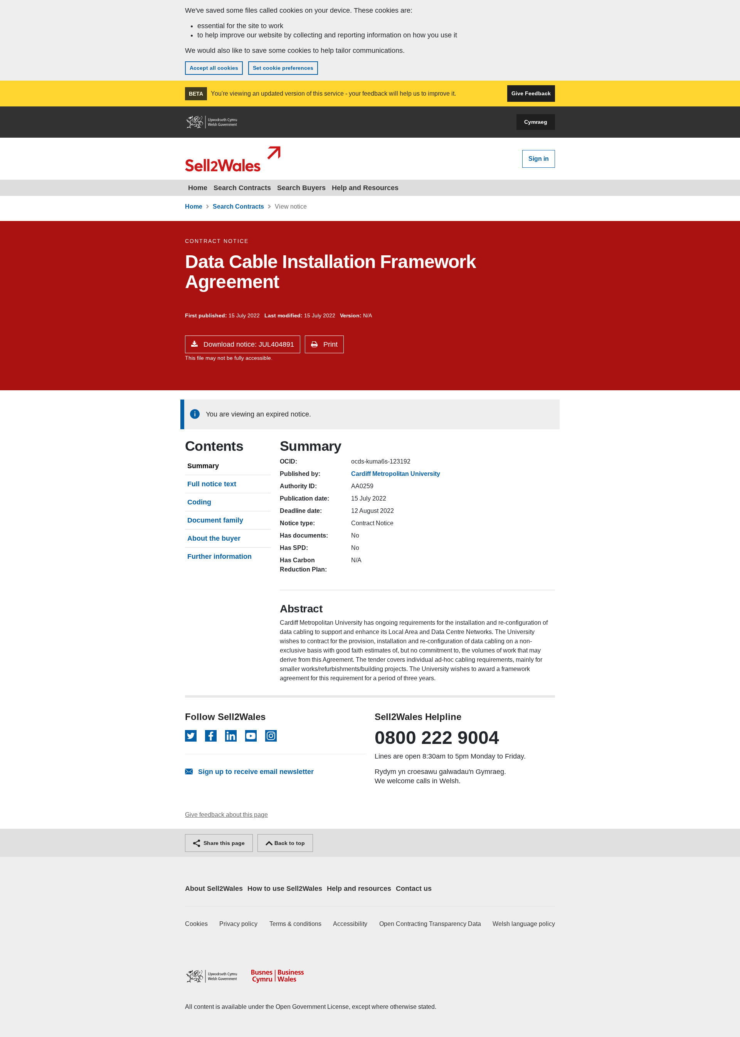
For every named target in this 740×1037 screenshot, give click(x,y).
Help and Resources (365, 188)
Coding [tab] (199, 502)
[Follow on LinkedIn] (231, 736)
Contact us (414, 888)
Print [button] (329, 344)
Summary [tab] (203, 466)
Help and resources (359, 888)
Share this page (223, 843)
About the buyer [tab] (213, 538)
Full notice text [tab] (211, 484)
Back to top (289, 843)
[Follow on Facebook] (211, 736)
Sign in (538, 158)
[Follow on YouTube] (251, 736)
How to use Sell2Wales (284, 888)
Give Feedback (531, 93)
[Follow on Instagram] (271, 736)
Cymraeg (535, 122)
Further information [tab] (219, 556)
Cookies (196, 924)
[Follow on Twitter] (191, 736)
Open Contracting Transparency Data (430, 924)
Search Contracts (242, 188)
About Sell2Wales (214, 888)
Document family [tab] (215, 520)
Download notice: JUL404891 (248, 344)
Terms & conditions (295, 924)
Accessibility (350, 924)
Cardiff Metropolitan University (395, 473)
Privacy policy (238, 924)
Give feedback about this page (226, 814)
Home (197, 188)
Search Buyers (301, 188)
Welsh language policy (524, 924)
